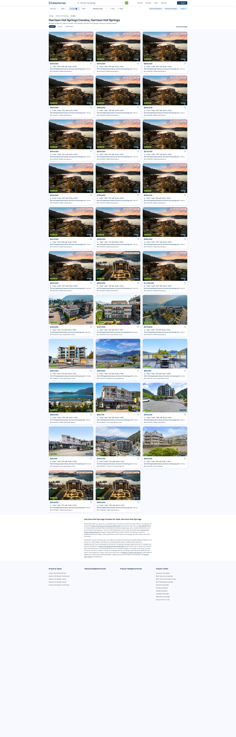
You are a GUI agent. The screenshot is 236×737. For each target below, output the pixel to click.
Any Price (53, 8)
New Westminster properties (164, 582)
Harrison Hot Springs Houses (57, 573)
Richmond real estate (162, 585)
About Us (164, 3)
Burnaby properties (162, 588)
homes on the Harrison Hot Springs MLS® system (106, 526)
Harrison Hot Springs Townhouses (59, 576)
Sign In (183, 3)
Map (121, 8)
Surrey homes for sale (162, 599)
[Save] (91, 63)
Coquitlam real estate (162, 594)
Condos (73, 8)
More (84, 8)
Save (113, 8)
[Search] (126, 3)
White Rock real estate (163, 596)
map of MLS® (142, 526)
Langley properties (162, 591)
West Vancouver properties (164, 576)
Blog (156, 3)
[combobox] (102, 3)
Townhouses (69, 26)
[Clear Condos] (185, 8)
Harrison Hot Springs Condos (57, 579)
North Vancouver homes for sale (166, 579)
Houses (60, 26)
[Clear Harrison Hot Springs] (162, 8)
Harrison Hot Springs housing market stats (111, 546)
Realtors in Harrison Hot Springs (131, 552)
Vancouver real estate (162, 573)
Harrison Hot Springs (62, 16)
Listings (51, 16)
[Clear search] (122, 3)
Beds (63, 8)
